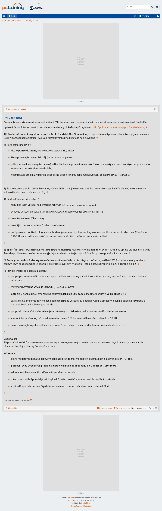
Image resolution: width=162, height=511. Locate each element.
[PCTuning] (13, 6)
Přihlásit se (19, 21)
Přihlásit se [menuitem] (153, 16)
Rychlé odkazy (5, 16)
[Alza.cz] (37, 7)
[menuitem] (134, 16)
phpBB (72, 497)
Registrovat (33, 21)
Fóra (13, 16)
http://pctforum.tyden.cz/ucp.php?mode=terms (118, 127)
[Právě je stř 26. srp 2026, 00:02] (155, 109)
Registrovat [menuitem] (158, 16)
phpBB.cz (87, 503)
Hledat (7, 21)
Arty (74, 500)
